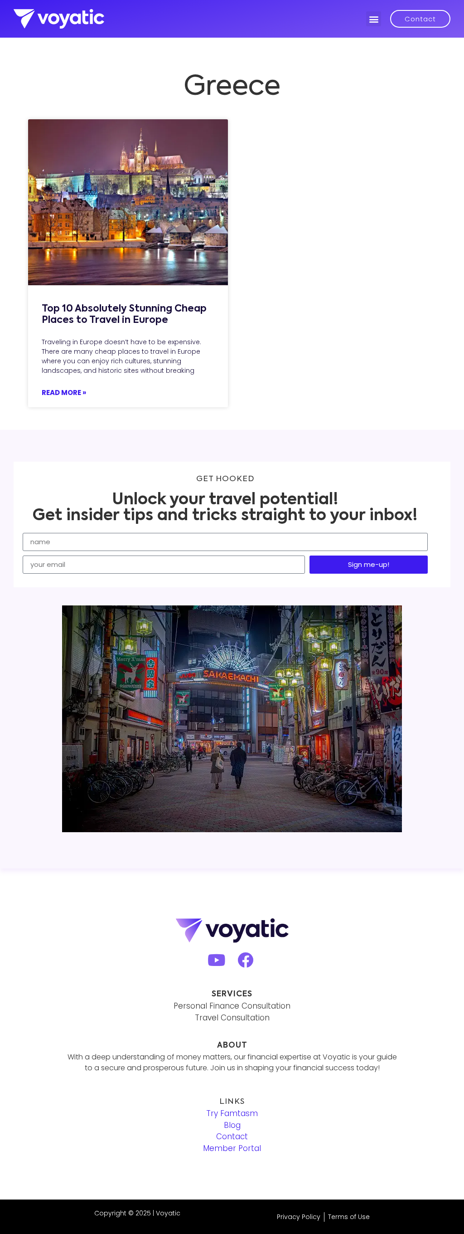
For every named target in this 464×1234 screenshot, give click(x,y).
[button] (373, 18)
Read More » (64, 392)
